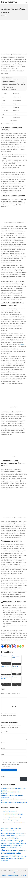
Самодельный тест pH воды (15, 814)
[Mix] (18, 646)
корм (3, 689)
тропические (15, 856)
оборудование (6, 850)
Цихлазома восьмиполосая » (8, 713)
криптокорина (8, 845)
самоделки (3, 856)
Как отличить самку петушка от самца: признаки (14, 802)
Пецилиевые (5, 831)
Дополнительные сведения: (9, 89)
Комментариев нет (16, 693)
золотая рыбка (6, 841)
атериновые (23, 833)
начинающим (12, 847)
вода (12, 835)
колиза (17, 843)
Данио (11, 828)
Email (3, 748)
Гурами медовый (12, 811)
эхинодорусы (4, 860)
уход (25, 856)
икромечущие (17, 840)
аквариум (12, 833)
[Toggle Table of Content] (23, 78)
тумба (22, 856)
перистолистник (22, 850)
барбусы (22, 344)
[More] (23, 646)
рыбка (18, 853)
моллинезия (4, 847)
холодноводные (19, 858)
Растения (14, 831)
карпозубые (11, 843)
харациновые (9, 858)
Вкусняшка (7, 693)
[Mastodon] (15, 646)
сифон (7, 856)
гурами (7, 838)
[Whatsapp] (20, 646)
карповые (4, 843)
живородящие (14, 838)
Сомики (20, 831)
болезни (8, 835)
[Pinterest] (13, 646)
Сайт (2, 754)
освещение (15, 850)
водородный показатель (19, 835)
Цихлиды (4, 833)
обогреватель (23, 847)
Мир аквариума (15, 870)
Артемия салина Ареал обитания (10, 79)
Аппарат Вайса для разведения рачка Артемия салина (14, 85)
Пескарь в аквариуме (13, 820)
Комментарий (4, 731)
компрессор (23, 843)
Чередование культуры (8, 87)
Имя (2, 742)
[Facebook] (2, 646)
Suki (14, 872)
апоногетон (18, 833)
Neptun (14, 706)
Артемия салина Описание (9, 81)
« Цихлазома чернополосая (8, 715)
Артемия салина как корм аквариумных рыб (13, 83)
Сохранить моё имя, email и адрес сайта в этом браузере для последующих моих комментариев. (14, 764)
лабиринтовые (18, 845)
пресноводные (8, 853)
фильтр (3, 858)
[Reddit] (8, 646)
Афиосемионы (7, 828)
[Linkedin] (10, 646)
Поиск (3, 776)
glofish (2, 828)
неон (18, 847)
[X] (5, 646)
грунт (2, 838)
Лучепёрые (17, 828)
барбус (3, 835)
